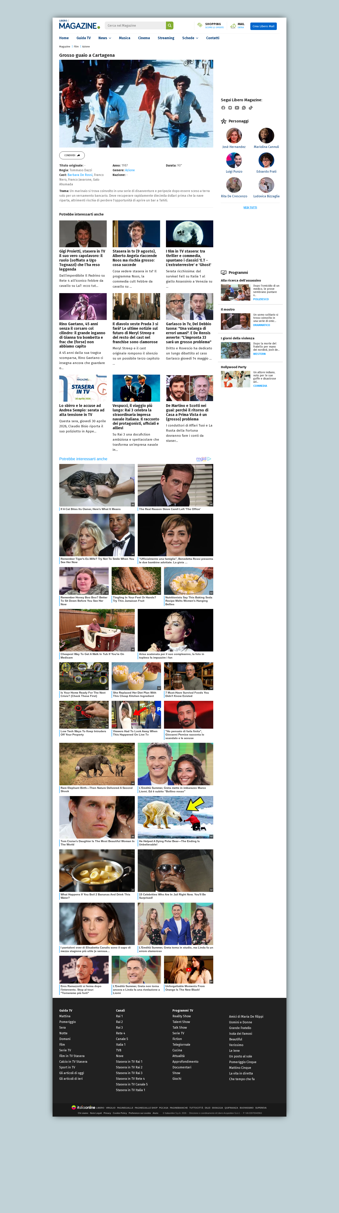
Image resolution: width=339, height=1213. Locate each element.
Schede (188, 38)
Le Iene (234, 1051)
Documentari (181, 1067)
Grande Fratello (240, 1028)
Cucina (177, 1050)
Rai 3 (119, 1027)
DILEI (207, 1108)
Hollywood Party (233, 367)
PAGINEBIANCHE (179, 1108)
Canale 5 (122, 1039)
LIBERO (63, 20)
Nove (119, 1056)
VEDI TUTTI (250, 207)
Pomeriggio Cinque (242, 1062)
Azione (86, 46)
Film (76, 46)
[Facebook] (223, 107)
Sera (62, 1027)
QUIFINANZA (231, 1108)
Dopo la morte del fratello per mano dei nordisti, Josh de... (266, 346)
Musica (124, 38)
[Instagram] (230, 107)
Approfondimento (185, 1062)
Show (176, 1073)
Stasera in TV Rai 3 (129, 1073)
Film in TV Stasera (72, 1056)
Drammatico (261, 325)
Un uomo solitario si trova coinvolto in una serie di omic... (265, 318)
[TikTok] (250, 107)
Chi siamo (83, 1113)
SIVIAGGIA (217, 1108)
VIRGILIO (111, 1108)
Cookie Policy (120, 1113)
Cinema (144, 38)
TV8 (118, 1050)
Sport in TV (67, 1067)
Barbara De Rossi (79, 175)
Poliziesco (261, 299)
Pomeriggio (67, 1022)
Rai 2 (119, 1022)
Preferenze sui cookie (140, 1113)
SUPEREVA (261, 1108)
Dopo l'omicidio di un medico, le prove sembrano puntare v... (266, 290)
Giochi (176, 1079)
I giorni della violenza (237, 338)
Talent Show (181, 1022)
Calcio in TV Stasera (73, 1062)
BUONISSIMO (247, 1108)
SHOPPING (214, 26)
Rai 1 (119, 1016)
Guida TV (84, 38)
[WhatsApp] (243, 107)
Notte (63, 1033)
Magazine (64, 46)
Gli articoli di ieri (71, 1079)
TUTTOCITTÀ (196, 1108)
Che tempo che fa (242, 1079)
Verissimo (236, 1045)
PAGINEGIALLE (125, 1108)
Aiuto (155, 1113)
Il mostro (228, 309)
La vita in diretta (241, 1073)
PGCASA (163, 1108)
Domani (64, 1039)
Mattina (64, 1016)
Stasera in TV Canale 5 (132, 1084)
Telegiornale (181, 1044)
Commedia (260, 386)
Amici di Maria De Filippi (246, 1016)
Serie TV (65, 1050)
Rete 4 (120, 1033)
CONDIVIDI (69, 155)
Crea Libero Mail (263, 26)
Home (64, 38)
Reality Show (181, 1016)
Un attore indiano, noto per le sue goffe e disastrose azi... (264, 377)
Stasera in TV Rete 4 (130, 1079)
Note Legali (96, 1113)
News (102, 38)
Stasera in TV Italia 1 (130, 1090)
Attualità (178, 1056)
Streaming (166, 38)
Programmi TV (182, 1010)
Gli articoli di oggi (71, 1073)
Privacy (107, 1113)
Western (259, 354)
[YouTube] (237, 107)
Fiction (177, 1039)
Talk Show (179, 1027)
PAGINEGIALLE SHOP (146, 1108)
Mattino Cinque (240, 1068)
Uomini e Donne (240, 1022)
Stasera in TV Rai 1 (129, 1062)
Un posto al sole (240, 1056)
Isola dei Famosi (240, 1033)
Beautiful (235, 1039)
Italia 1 (120, 1044)
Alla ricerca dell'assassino (241, 280)
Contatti (212, 38)
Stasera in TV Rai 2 (129, 1067)
